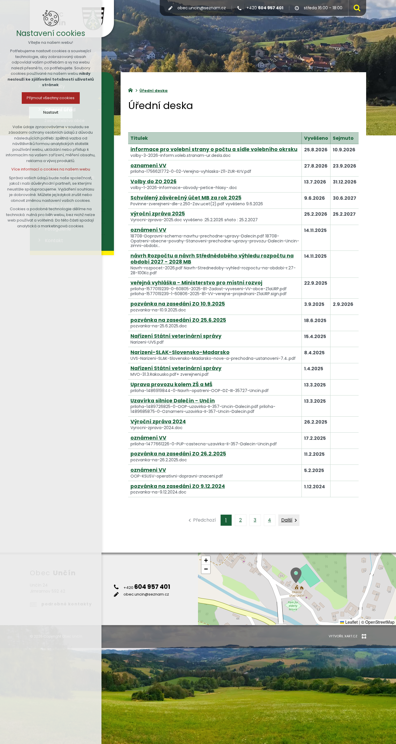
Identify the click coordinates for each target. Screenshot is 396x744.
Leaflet (351, 622)
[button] (295, 575)
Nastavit (50, 112)
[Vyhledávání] (356, 8)
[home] (132, 89)
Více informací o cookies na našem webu (50, 169)
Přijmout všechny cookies (51, 98)
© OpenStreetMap (378, 622)
